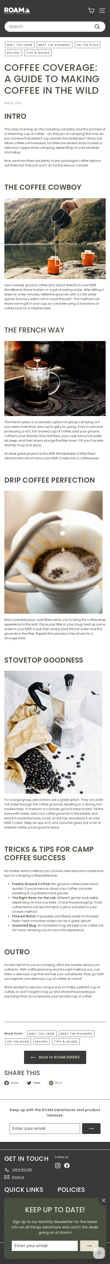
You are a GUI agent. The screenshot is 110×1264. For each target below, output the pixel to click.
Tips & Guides (38, 53)
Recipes (13, 53)
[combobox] (55, 26)
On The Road (87, 45)
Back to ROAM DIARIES (59, 1057)
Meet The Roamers (55, 45)
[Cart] (91, 10)
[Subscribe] (89, 1245)
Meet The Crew (20, 45)
